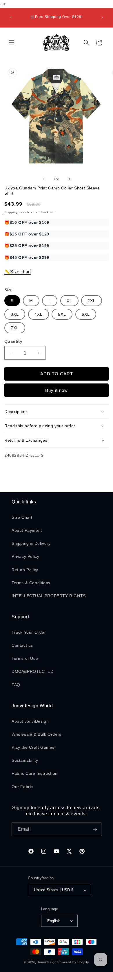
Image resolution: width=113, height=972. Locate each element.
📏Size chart (17, 271)
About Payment (27, 530)
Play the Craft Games (33, 747)
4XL (38, 314)
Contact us (22, 645)
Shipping (11, 212)
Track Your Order (29, 632)
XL (69, 300)
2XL (92, 300)
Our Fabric (22, 786)
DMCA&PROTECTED (32, 671)
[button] (11, 42)
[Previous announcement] (10, 17)
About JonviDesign (30, 721)
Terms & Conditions (31, 582)
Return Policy (25, 569)
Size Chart (22, 517)
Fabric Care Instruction (35, 773)
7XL (15, 328)
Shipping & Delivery (31, 543)
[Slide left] (43, 179)
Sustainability (25, 760)
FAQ (16, 684)
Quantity (13, 341)
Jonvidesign (47, 962)
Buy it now (56, 390)
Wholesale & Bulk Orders (36, 734)
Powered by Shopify (73, 962)
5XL (62, 314)
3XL (15, 314)
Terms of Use (25, 658)
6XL (86, 314)
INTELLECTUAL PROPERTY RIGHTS (49, 595)
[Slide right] (69, 179)
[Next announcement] (102, 17)
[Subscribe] (94, 829)
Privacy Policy (25, 556)
